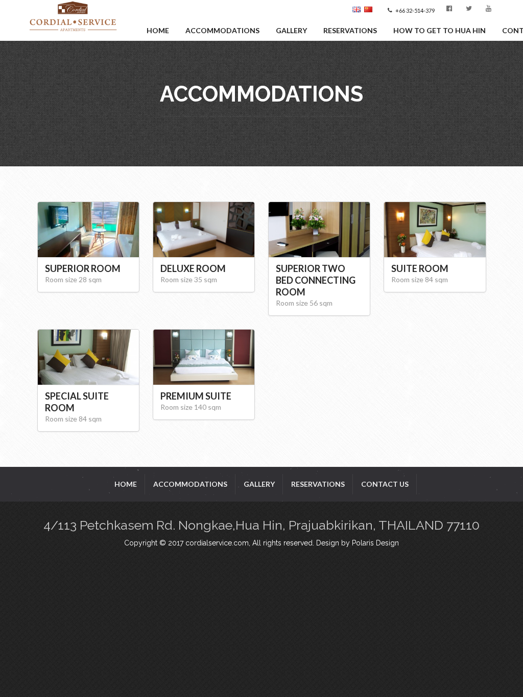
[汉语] (369, 10)
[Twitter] (471, 10)
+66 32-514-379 (415, 10)
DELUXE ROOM (193, 268)
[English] (358, 10)
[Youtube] (491, 10)
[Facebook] (451, 10)
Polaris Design (375, 543)
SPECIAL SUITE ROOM (77, 401)
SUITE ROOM (419, 268)
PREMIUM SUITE (195, 396)
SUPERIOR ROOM (83, 268)
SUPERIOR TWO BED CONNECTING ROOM (315, 280)
